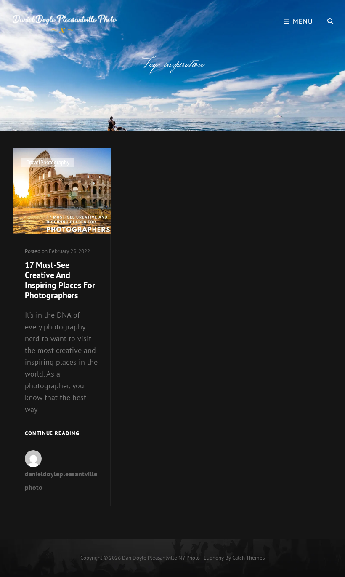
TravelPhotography (48, 162)
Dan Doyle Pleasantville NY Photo (161, 557)
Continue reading (52, 433)
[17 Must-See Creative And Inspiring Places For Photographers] (62, 191)
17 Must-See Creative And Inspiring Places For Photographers (60, 280)
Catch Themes (248, 557)
